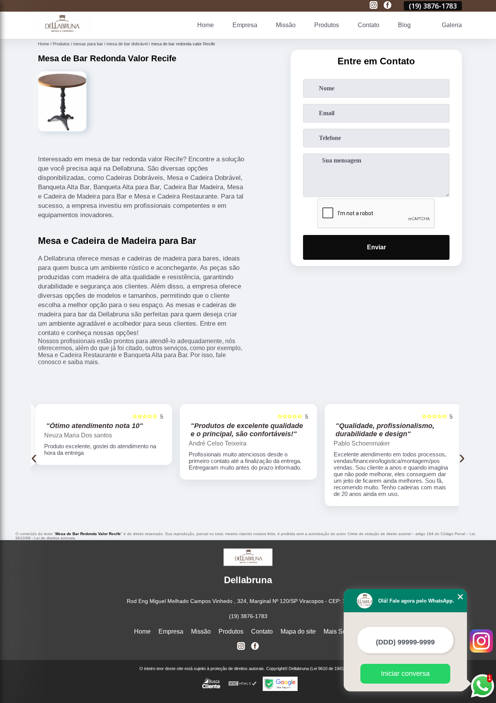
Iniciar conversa (405, 673)
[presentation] (34, 457)
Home (205, 25)
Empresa (244, 25)
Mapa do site (298, 631)
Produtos (326, 25)
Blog (404, 25)
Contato (368, 25)
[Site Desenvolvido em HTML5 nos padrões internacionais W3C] (242, 684)
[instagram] (373, 5)
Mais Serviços (343, 631)
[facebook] (387, 5)
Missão (286, 25)
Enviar (376, 247)
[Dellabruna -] (61, 34)
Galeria (452, 25)
